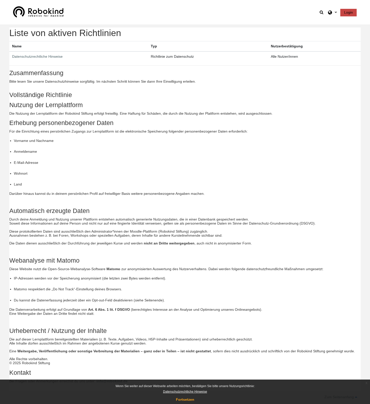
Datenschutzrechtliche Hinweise (37, 56)
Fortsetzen (185, 399)
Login (348, 12)
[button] (322, 12)
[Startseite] (38, 12)
